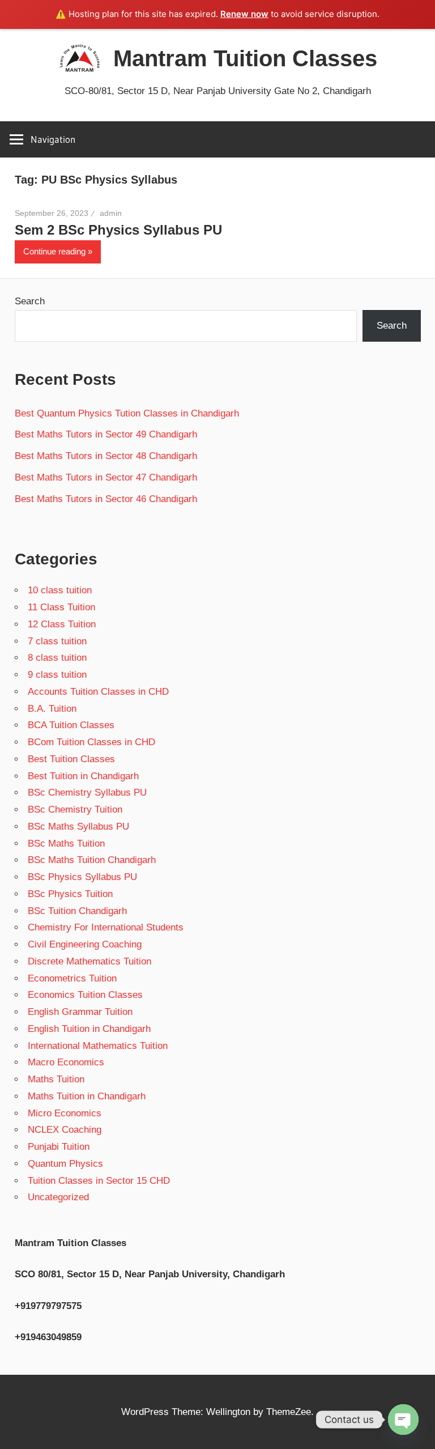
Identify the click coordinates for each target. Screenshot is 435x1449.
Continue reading (54, 251)
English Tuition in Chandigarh (89, 1028)
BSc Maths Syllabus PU (78, 826)
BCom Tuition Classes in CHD (91, 742)
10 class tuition (60, 590)
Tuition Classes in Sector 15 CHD (99, 1180)
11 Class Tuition (61, 607)
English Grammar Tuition (80, 1011)
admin (111, 213)
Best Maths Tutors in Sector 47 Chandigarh (106, 477)
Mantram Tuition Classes (245, 58)
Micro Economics (64, 1113)
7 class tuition (57, 641)
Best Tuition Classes (71, 759)
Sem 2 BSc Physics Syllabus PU (118, 229)
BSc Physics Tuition (70, 894)
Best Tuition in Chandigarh (83, 776)
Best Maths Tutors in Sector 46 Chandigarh (106, 499)
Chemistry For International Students (106, 927)
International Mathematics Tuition (98, 1045)
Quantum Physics (65, 1163)
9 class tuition (57, 674)
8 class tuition (57, 657)
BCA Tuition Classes (71, 725)
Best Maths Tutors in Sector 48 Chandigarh (106, 456)
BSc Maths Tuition (66, 843)
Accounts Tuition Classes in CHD (98, 691)
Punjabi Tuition (58, 1146)
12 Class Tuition (62, 624)
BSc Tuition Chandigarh (77, 911)
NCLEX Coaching (64, 1129)
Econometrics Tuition (72, 978)
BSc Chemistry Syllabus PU (87, 792)
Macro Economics (66, 1062)
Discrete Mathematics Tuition (89, 961)
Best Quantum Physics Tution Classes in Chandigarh (127, 413)
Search (30, 301)
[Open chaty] (403, 1419)
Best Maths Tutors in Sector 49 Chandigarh (106, 434)
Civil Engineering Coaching (85, 944)
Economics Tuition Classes (85, 994)
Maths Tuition (56, 1079)
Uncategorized (58, 1197)
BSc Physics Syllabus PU (82, 877)
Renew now (244, 14)
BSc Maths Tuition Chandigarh (92, 860)
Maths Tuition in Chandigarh (87, 1096)
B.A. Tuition (52, 708)
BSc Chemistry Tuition (75, 809)
